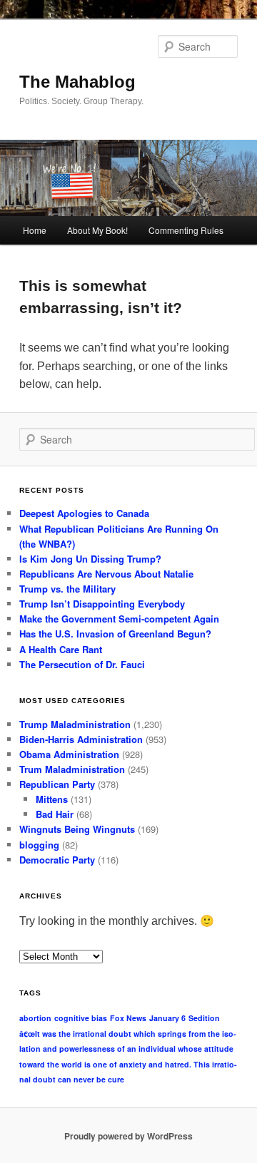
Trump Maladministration (75, 724)
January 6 (167, 1018)
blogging (39, 844)
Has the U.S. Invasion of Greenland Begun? (115, 633)
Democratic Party (57, 859)
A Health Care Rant (60, 649)
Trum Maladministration (72, 769)
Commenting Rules (185, 230)
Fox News (128, 1018)
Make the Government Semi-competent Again (119, 618)
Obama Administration (69, 754)
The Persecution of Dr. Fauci (82, 664)
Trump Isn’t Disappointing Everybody (102, 603)
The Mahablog (77, 81)
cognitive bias (80, 1018)
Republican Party (57, 784)
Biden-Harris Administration (81, 739)
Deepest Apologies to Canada (84, 513)
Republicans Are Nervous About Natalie (106, 573)
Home (34, 230)
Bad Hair (55, 814)
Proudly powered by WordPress (128, 1135)
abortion (35, 1018)
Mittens (52, 799)
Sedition (204, 1018)
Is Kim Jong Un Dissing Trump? (90, 558)
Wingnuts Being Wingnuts (77, 829)
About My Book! (97, 230)
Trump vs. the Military (67, 588)
